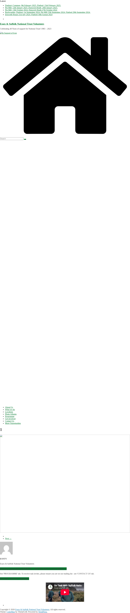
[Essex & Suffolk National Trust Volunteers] (65, 136)
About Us (9, 407)
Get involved (10, 419)
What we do (10, 409)
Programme (9, 416)
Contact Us (9, 421)
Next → (8, 538)
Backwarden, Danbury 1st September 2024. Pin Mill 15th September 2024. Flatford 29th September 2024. (47, 12)
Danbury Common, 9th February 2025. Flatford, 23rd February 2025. (33, 5)
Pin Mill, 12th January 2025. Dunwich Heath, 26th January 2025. (31, 8)
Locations (9, 412)
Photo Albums (11, 414)
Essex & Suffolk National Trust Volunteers (22, 24)
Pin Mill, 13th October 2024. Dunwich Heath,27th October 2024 (31, 10)
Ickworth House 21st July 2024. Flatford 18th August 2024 (28, 15)
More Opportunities (13, 423)
